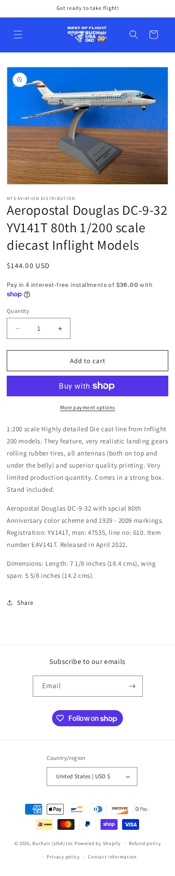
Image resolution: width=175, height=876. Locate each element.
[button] (18, 34)
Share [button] (25, 602)
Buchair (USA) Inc (52, 843)
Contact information (112, 857)
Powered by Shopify (97, 843)
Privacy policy (63, 857)
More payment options (87, 407)
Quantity (18, 311)
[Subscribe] (132, 686)
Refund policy (145, 843)
